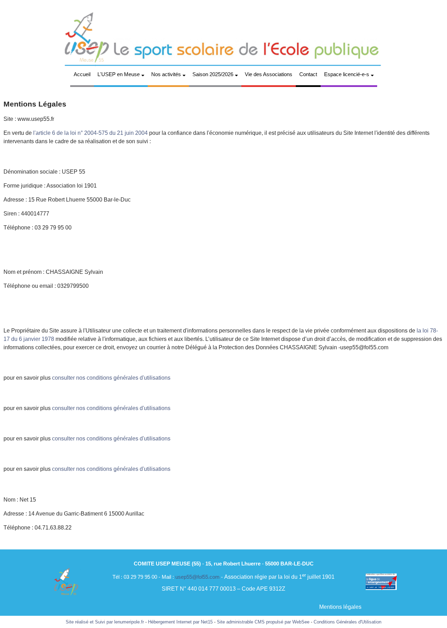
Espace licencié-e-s (346, 74)
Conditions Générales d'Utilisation (347, 622)
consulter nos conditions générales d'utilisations (111, 378)
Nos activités (166, 74)
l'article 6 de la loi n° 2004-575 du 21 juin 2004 (91, 133)
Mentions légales (340, 607)
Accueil (82, 74)
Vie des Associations (268, 74)
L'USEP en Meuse (118, 74)
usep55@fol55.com (197, 577)
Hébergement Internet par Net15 (180, 622)
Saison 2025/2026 (212, 74)
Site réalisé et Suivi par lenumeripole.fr (105, 622)
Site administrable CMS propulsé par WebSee (263, 622)
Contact (308, 74)
